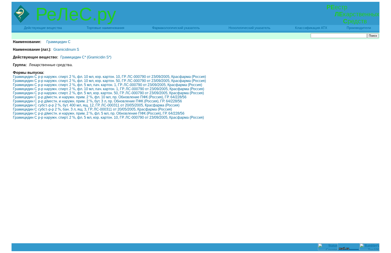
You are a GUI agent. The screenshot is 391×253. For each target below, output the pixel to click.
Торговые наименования (105, 28)
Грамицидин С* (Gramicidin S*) (85, 57)
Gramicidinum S (66, 49)
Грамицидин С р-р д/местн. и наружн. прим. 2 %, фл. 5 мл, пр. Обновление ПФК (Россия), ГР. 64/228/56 (98, 113)
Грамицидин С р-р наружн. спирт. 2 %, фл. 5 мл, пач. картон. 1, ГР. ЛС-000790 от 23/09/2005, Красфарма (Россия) (107, 85)
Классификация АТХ (311, 28)
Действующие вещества (43, 28)
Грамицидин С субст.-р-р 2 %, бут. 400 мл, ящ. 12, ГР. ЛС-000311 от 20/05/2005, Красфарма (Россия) (96, 105)
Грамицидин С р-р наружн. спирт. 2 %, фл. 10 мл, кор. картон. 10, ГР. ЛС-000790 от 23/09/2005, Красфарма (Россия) (109, 77)
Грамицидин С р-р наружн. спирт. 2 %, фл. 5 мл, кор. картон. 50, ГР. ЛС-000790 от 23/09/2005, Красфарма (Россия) (108, 93)
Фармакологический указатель (176, 28)
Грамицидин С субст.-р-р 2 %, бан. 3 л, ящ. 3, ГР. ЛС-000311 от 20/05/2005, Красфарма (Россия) (92, 109)
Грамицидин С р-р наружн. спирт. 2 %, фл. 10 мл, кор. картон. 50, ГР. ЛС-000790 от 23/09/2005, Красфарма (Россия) (109, 81)
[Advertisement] (195, 233)
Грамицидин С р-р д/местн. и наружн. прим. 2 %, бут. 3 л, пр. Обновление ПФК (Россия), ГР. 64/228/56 (97, 101)
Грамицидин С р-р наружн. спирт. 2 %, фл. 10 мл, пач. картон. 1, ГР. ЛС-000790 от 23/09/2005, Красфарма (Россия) (108, 89)
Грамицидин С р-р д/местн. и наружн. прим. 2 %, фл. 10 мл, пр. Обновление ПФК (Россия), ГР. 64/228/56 (99, 97)
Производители (359, 28)
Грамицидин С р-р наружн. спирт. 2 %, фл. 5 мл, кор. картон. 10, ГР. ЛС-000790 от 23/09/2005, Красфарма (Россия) (108, 117)
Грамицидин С (58, 42)
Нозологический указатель (249, 28)
